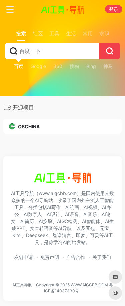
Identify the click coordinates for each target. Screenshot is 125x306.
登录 (113, 9)
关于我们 (101, 257)
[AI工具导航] (62, 9)
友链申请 (23, 257)
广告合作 (75, 257)
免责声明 (49, 257)
